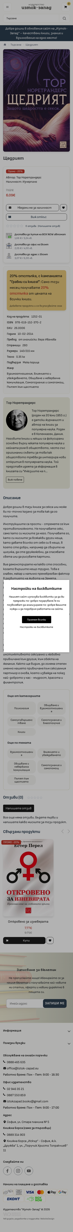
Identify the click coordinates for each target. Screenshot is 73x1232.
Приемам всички (36, 619)
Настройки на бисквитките (36, 627)
